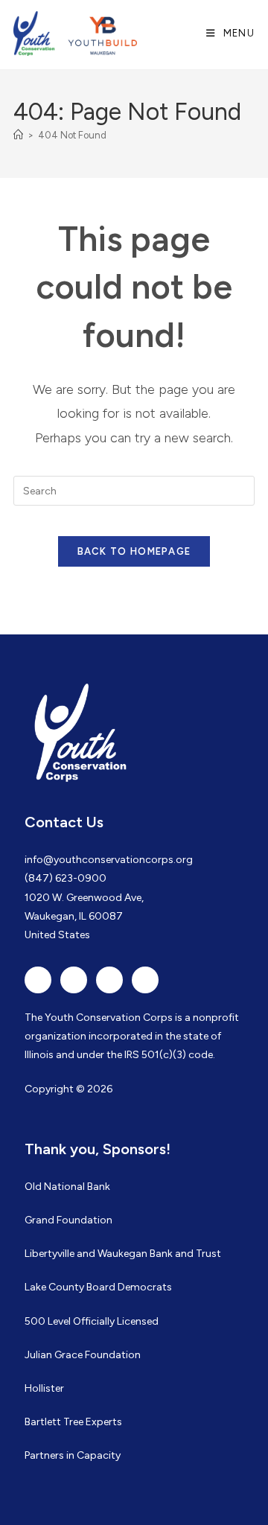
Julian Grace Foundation (83, 1355)
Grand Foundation (68, 1220)
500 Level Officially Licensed (92, 1321)
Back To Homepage (134, 551)
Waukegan (122, 1253)
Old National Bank (67, 1186)
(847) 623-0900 (65, 878)
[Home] (18, 135)
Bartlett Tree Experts (73, 1422)
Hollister (44, 1388)
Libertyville (49, 1253)
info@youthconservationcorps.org (109, 859)
